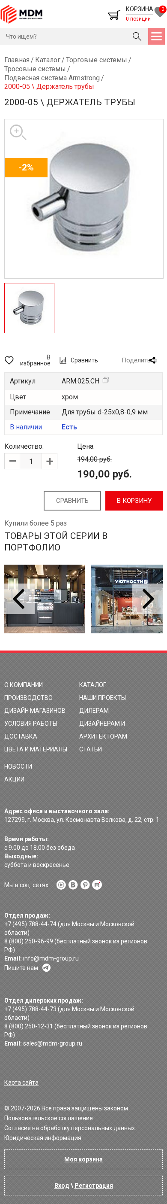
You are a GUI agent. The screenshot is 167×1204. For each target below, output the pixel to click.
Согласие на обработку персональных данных (69, 1128)
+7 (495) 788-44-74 (30, 924)
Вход (61, 1185)
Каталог (92, 684)
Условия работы (30, 723)
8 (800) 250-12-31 (28, 1026)
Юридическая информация (42, 1137)
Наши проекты (102, 697)
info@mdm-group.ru (51, 958)
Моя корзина (83, 1159)
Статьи (90, 749)
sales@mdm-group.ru (52, 1043)
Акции (14, 779)
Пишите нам (21, 967)
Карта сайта (21, 1082)
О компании (23, 684)
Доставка (20, 736)
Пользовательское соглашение (48, 1118)
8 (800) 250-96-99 (28, 941)
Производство (28, 697)
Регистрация (94, 1185)
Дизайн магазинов (35, 710)
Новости (18, 766)
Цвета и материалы (35, 749)
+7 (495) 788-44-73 (30, 1009)
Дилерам (94, 710)
